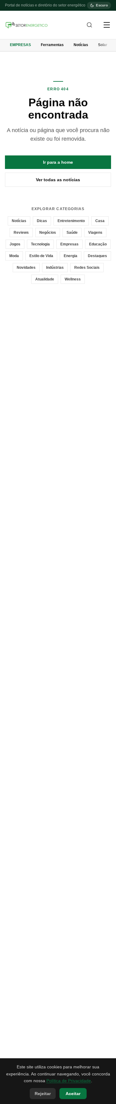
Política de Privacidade (68, 1080)
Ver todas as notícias (58, 179)
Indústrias (55, 267)
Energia (70, 256)
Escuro (102, 5)
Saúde (72, 232)
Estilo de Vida (41, 256)
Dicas (42, 221)
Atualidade (44, 279)
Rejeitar (43, 1093)
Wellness (73, 279)
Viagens (95, 232)
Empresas (20, 45)
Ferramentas (52, 45)
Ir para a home (58, 162)
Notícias (81, 45)
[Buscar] (89, 25)
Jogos (15, 244)
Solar (102, 45)
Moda (14, 256)
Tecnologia (40, 244)
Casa (100, 221)
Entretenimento (71, 221)
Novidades (26, 267)
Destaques (97, 256)
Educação (98, 244)
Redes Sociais (87, 267)
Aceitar (73, 1093)
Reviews (21, 232)
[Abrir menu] (107, 25)
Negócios (47, 232)
